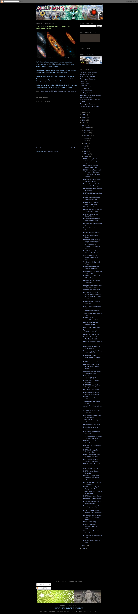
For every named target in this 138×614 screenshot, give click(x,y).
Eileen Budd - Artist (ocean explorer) (90, 95)
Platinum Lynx (84, 81)
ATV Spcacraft (84, 88)
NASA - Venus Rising (89, 521)
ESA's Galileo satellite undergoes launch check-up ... (92, 357)
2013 (83, 120)
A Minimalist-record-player (90, 310)
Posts (41, 584)
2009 (83, 548)
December (87, 127)
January (86, 156)
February (86, 154)
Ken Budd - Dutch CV (86, 74)
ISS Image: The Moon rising (91, 334)
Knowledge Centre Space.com (89, 93)
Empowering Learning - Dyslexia (89, 106)
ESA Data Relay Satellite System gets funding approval (90, 161)
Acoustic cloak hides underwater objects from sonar (91, 526)
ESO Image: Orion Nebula (91, 389)
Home (56, 148)
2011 (83, 125)
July (85, 141)
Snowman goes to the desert (91, 289)
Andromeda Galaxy (47, 91)
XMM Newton (72, 91)
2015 (83, 115)
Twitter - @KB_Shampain (87, 76)
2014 (83, 117)
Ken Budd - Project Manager (88, 72)
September (87, 135)
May (85, 146)
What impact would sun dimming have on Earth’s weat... (91, 257)
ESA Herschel (62, 91)
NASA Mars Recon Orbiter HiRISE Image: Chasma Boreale (91, 366)
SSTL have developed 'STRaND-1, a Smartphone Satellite (91, 246)
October (86, 133)
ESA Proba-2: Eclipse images (92, 498)
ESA (55, 91)
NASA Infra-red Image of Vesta (92, 496)
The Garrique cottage (86, 97)
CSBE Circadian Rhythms (90, 207)
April (85, 148)
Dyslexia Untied (84, 83)
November (87, 130)
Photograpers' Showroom (87, 79)
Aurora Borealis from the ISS (91, 468)
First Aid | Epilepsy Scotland (91, 232)
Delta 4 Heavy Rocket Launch (92, 327)
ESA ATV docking (85, 86)
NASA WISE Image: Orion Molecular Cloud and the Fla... (91, 477)
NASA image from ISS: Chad (91, 424)
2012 (83, 122)
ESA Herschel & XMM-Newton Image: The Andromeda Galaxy (92, 517)
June (85, 143)
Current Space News (86, 90)
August (86, 138)
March (86, 151)
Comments (42, 588)
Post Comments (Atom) (51, 151)
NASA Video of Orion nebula (91, 362)
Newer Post (39, 148)
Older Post (74, 148)
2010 (83, 546)
